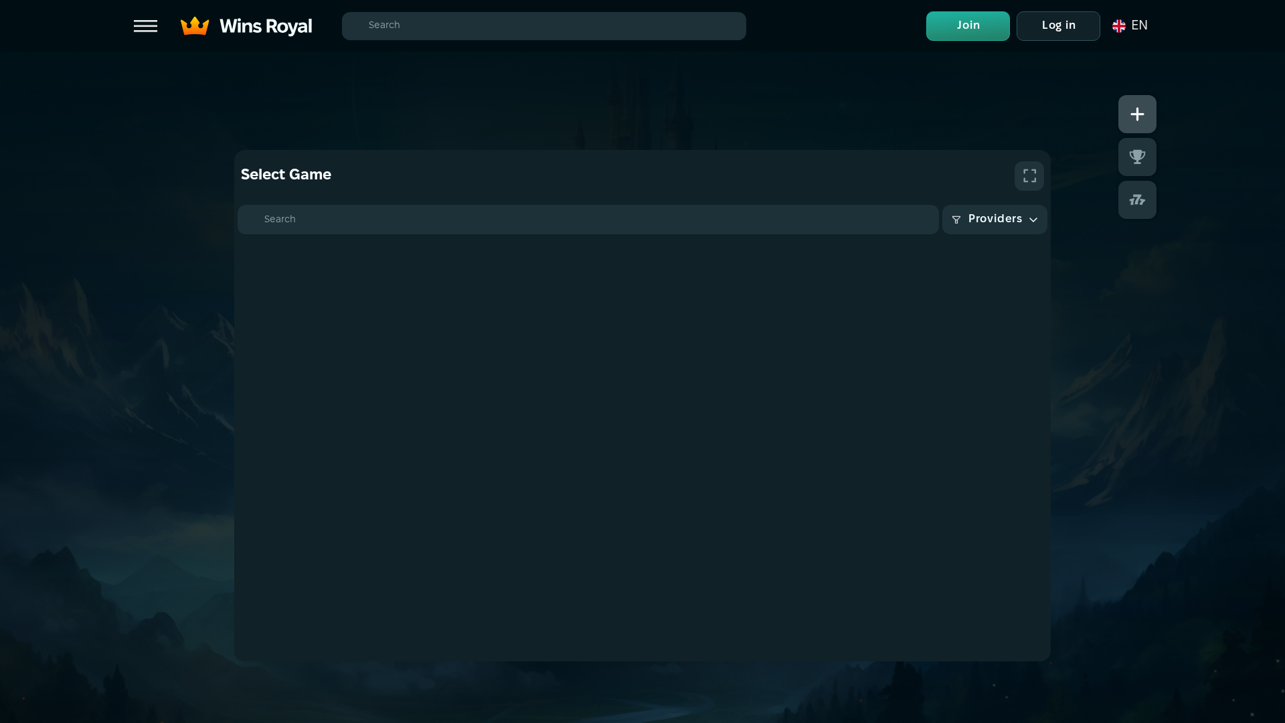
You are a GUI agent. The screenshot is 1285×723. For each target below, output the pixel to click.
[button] (1129, 26)
